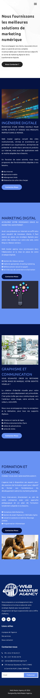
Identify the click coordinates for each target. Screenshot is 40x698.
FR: (5, 653)
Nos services (6, 636)
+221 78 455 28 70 (14, 657)
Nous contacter (7, 640)
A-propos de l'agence (9, 632)
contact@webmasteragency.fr (16, 661)
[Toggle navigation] (35, 4)
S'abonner (31, 675)
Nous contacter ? (12, 64)
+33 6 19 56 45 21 (13, 653)
